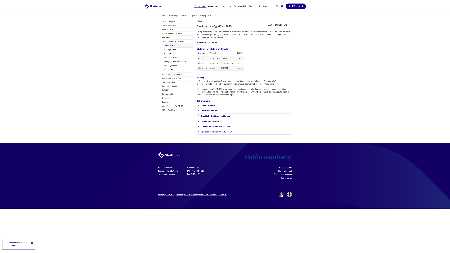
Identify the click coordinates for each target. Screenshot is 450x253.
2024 (286, 25)
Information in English (208, 43)
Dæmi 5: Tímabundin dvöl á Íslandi (215, 127)
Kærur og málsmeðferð (171, 78)
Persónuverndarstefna (208, 194)
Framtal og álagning (170, 86)
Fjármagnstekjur (169, 29)
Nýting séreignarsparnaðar (173, 74)
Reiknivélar (166, 37)
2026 (270, 25)
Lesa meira (11, 245)
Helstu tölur (167, 98)
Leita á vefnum (282, 6)
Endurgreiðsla (171, 65)
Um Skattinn (264, 6)
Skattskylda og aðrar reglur (173, 41)
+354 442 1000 (285, 167)
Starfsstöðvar (286, 178)
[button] (199, 21)
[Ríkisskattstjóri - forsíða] (156, 6)
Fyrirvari (161, 194)
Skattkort (169, 69)
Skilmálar (170, 194)
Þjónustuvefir (298, 6)
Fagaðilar (253, 6)
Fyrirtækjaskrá (240, 6)
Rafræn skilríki (168, 94)
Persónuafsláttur (172, 57)
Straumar (223, 194)
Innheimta (227, 6)
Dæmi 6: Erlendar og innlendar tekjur (216, 132)
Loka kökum (31, 243)
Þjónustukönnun (191, 194)
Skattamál (183, 16)
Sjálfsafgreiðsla (168, 110)
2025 (278, 25)
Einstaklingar (200, 6)
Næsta (291, 25)
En (277, 6)
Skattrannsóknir (168, 82)
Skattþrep (203, 16)
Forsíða (164, 16)
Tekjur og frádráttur (170, 25)
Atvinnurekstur (214, 6)
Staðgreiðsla (193, 16)
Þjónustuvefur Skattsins (168, 171)
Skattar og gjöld (168, 21)
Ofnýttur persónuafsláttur (175, 61)
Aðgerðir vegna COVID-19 (172, 106)
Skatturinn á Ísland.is (167, 174)
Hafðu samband (285, 171)
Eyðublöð (166, 90)
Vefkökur (179, 194)
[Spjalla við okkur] (441, 244)
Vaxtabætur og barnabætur (173, 33)
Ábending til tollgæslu (283, 174)
